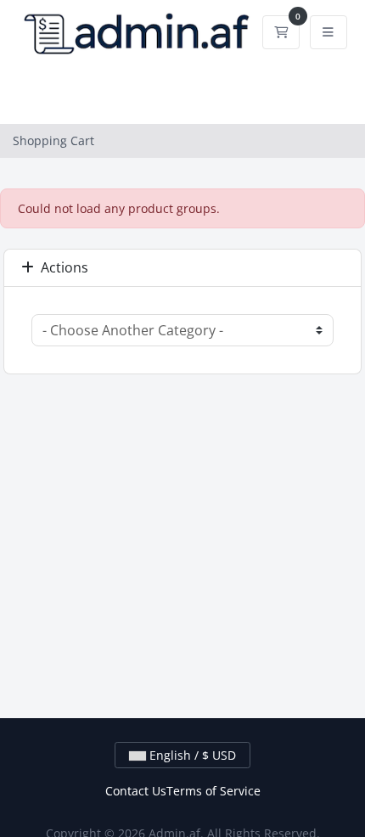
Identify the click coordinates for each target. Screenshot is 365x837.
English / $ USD (191, 755)
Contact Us (135, 791)
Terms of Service (213, 791)
